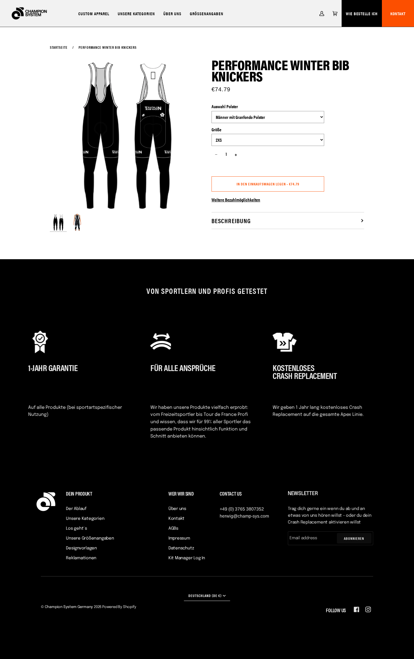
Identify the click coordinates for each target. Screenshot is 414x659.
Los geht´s (76, 528)
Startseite (59, 47)
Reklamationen (81, 558)
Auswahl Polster (225, 106)
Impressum (179, 538)
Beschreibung (231, 220)
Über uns (177, 509)
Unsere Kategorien (85, 518)
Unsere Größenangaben (90, 538)
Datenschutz (181, 548)
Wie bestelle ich (362, 13)
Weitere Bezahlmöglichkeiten (236, 199)
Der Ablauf (76, 509)
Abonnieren (354, 538)
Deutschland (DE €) (205, 595)
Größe (216, 129)
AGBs (173, 528)
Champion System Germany (69, 607)
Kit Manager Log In (186, 558)
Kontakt (176, 518)
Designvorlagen (81, 548)
